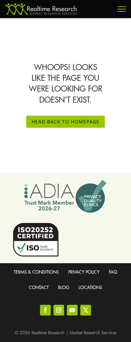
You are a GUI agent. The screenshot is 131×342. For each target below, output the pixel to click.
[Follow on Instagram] (58, 310)
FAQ (113, 272)
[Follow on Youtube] (72, 310)
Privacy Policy (83, 272)
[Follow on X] (85, 310)
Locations (90, 287)
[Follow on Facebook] (45, 310)
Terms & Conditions (36, 272)
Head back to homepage (65, 121)
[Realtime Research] (41, 9)
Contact (39, 287)
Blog (63, 287)
